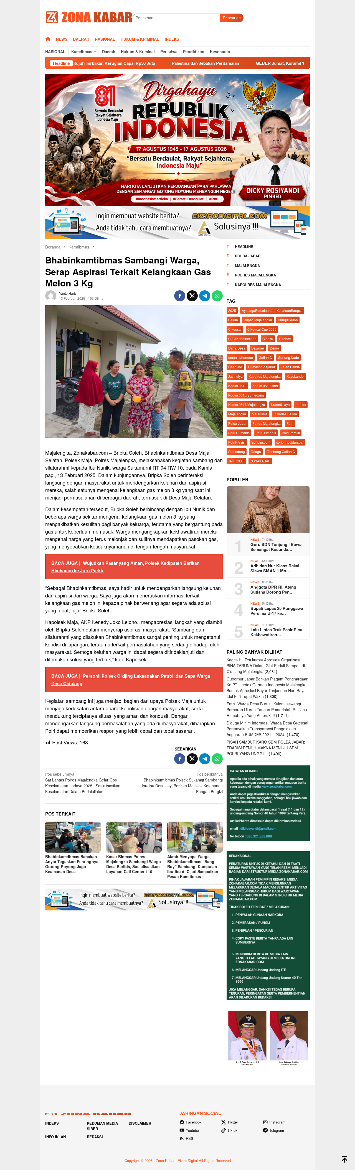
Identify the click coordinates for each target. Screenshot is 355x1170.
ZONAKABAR (260, 461)
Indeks (52, 1123)
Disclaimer (140, 1123)
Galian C (265, 357)
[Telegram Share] (204, 295)
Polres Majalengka (255, 275)
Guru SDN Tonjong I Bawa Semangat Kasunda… (275, 547)
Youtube (192, 1130)
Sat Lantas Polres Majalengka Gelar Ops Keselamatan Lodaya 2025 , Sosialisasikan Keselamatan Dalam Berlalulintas (82, 782)
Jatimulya (235, 376)
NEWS (254, 539)
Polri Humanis (239, 432)
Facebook (194, 1122)
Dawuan (257, 348)
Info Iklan (55, 1136)
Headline (244, 246)
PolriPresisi (236, 442)
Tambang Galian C (281, 451)
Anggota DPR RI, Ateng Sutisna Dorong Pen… (273, 589)
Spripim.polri (260, 442)
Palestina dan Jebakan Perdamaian (147, 63)
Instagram (277, 1122)
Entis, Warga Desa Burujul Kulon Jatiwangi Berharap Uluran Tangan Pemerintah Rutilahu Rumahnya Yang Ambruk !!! (267, 709)
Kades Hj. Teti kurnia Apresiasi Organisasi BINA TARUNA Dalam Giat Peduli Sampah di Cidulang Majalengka (266, 665)
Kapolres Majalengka (258, 284)
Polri (289, 423)
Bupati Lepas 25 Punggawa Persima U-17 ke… (276, 611)
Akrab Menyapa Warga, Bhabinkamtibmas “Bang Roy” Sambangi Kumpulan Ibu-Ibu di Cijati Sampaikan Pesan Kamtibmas (192, 866)
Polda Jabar (247, 255)
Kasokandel (295, 376)
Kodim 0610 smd (265, 385)
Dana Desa (236, 348)
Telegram (276, 1130)
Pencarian (232, 17)
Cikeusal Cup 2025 (262, 329)
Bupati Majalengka (258, 319)
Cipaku (267, 338)
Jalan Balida (290, 366)
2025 (232, 310)
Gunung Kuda (288, 357)
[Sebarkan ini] (179, 295)
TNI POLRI (236, 461)
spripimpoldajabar (290, 442)
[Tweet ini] (192, 295)
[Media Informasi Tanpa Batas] (89, 17)
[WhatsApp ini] (217, 295)
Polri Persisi (291, 432)
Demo (274, 348)
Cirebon (285, 338)
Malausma (260, 413)
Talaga (256, 451)
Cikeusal (235, 329)
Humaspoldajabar (261, 366)
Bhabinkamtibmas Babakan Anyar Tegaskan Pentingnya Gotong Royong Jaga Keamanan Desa (71, 864)
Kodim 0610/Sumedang (246, 395)
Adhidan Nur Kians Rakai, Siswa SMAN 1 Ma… (275, 568)
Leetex (301, 404)
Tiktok (232, 1130)
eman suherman (240, 357)
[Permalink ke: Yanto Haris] (50, 295)
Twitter (232, 1122)
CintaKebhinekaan (242, 338)
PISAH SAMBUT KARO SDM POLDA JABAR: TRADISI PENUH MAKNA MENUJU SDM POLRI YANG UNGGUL (266, 747)
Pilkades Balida (285, 413)
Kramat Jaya (280, 404)
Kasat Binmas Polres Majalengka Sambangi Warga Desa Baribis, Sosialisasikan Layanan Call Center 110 (133, 864)
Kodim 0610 (237, 385)
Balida (233, 319)
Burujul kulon (288, 319)
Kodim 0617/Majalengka (246, 404)
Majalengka (247, 265)
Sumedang (236, 451)
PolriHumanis (265, 432)
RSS (189, 1138)
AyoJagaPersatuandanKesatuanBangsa (272, 310)
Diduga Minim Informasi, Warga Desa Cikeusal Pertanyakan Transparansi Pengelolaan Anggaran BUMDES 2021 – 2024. (267, 728)
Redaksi (95, 1136)
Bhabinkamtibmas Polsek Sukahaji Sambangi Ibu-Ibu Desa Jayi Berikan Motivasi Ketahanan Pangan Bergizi (182, 782)
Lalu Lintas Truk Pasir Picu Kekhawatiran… (276, 632)
